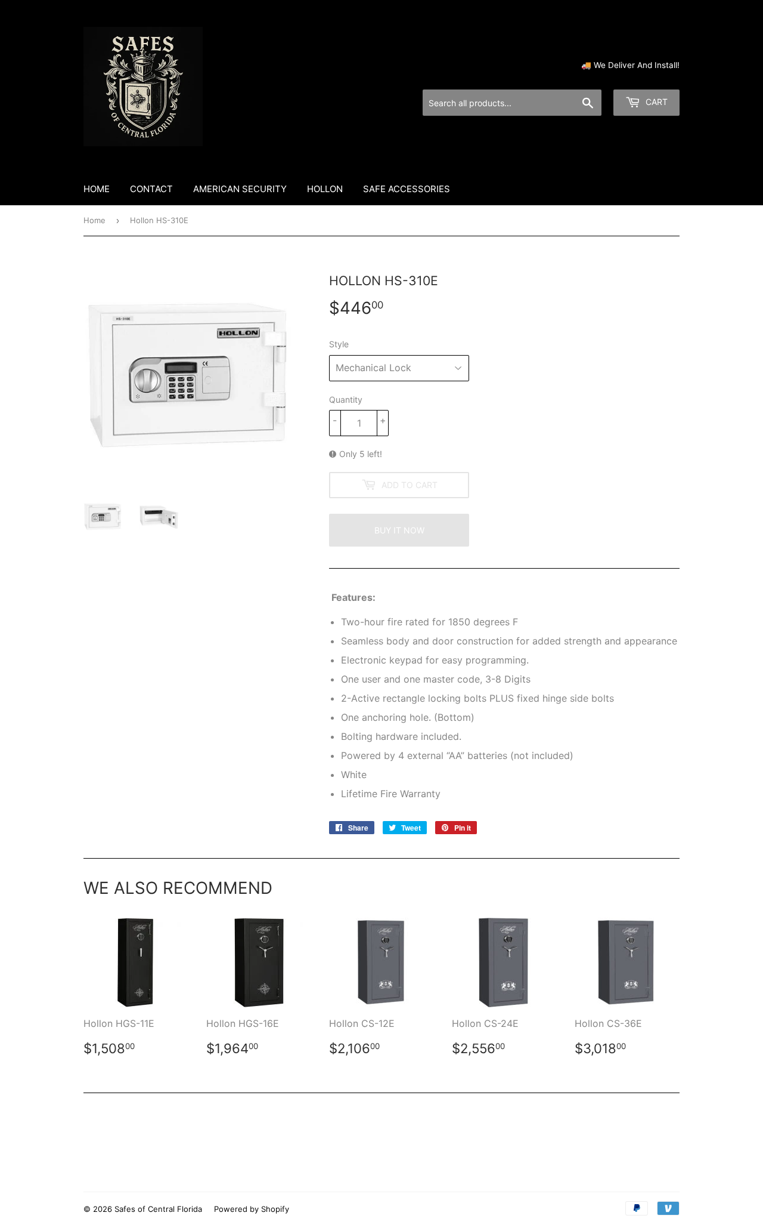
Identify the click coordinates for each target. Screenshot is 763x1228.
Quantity (345, 399)
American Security (240, 189)
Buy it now (399, 530)
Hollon (325, 189)
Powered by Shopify (251, 1209)
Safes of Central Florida (158, 1209)
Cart (655, 102)
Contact (151, 189)
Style (339, 344)
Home (96, 189)
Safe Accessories (406, 189)
